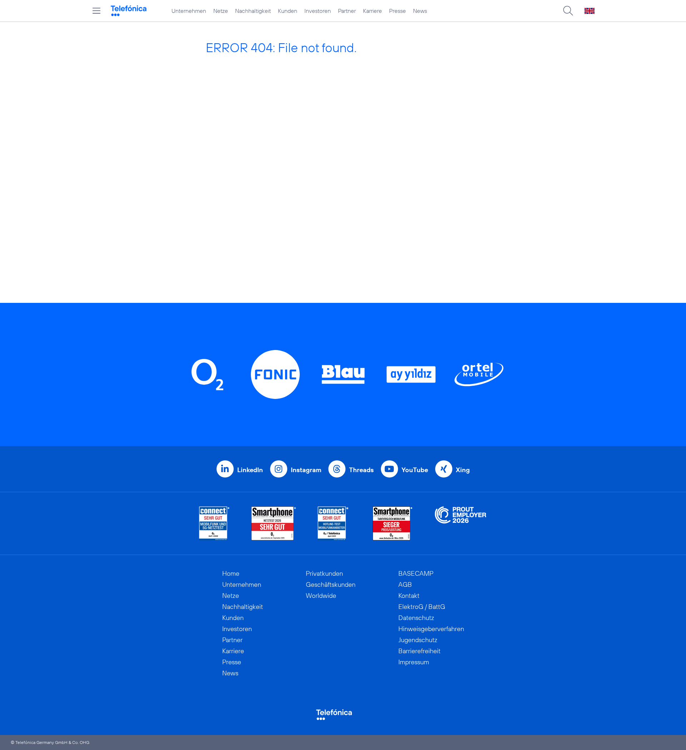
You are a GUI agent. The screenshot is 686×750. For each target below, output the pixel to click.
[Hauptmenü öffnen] (96, 10)
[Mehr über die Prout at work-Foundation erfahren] (460, 523)
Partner (347, 10)
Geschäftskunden (331, 584)
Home (230, 573)
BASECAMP (415, 573)
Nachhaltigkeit (253, 10)
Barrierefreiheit (419, 651)
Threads (361, 470)
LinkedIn (250, 470)
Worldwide (321, 595)
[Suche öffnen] (568, 10)
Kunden (287, 10)
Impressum (413, 662)
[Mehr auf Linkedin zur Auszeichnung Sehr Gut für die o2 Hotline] (333, 523)
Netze (220, 10)
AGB (405, 584)
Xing (463, 470)
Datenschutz (416, 618)
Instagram (306, 470)
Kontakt (408, 595)
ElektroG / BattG (421, 606)
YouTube (415, 470)
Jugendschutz (417, 640)
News (420, 10)
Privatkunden (324, 573)
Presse (397, 10)
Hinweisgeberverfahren (431, 629)
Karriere (372, 10)
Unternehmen (189, 10)
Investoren (317, 10)
